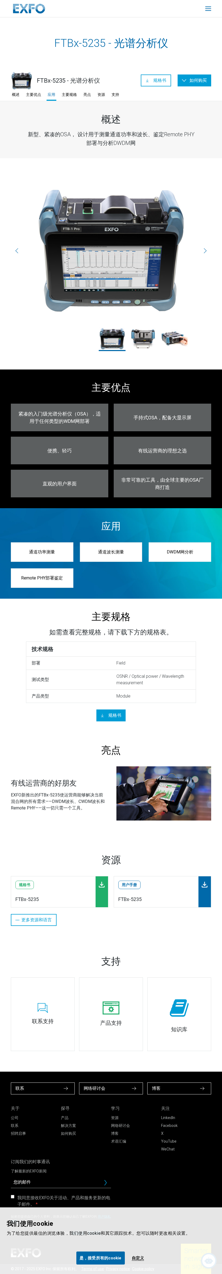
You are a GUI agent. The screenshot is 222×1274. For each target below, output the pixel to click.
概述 (15, 94)
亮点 (87, 94)
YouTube (169, 1141)
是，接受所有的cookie (100, 1258)
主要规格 (69, 94)
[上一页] (17, 251)
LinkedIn (168, 1118)
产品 (64, 1118)
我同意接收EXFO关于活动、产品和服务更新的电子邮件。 (63, 1201)
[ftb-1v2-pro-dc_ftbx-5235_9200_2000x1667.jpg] (174, 338)
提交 (108, 1184)
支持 (115, 94)
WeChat (168, 1149)
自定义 (138, 1258)
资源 (101, 94)
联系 (14, 1125)
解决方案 (68, 1125)
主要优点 (33, 94)
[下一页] (205, 251)
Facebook (169, 1125)
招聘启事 (18, 1133)
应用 (51, 94)
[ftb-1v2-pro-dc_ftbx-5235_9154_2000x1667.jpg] (143, 338)
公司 (14, 1118)
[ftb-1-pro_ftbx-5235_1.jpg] (111, 251)
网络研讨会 (120, 1125)
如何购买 (68, 1133)
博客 (115, 1133)
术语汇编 (118, 1141)
